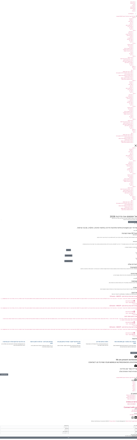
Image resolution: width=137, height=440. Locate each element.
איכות (134, 30)
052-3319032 (134, 411)
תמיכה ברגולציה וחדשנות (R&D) (127, 78)
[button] (1, 220)
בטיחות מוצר (130, 33)
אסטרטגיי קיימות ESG (129, 62)
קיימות (134, 56)
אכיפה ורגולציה (130, 44)
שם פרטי (135, 425)
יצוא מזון (131, 24)
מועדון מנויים (132, 1)
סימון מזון (131, 18)
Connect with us (130, 407)
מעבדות (133, 5)
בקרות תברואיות (130, 35)
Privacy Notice (112, 421)
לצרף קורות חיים (134, 434)
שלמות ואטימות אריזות (129, 74)
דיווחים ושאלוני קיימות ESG (128, 61)
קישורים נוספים (131, 402)
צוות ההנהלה (132, 3)
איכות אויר (131, 47)
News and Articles (131, 396)
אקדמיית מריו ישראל (131, 403)
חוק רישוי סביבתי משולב (128, 51)
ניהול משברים (130, 38)
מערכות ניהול (130, 45)
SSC (134, 69)
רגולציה (133, 17)
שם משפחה (66, 425)
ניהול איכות (131, 31)
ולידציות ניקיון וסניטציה (129, 76)
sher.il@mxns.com (133, 414)
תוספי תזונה (130, 21)
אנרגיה (131, 52)
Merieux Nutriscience (130, 395)
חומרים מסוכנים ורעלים (128, 48)
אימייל (136, 428)
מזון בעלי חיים (130, 26)
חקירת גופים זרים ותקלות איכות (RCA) (126, 75)
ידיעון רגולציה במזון (129, 25)
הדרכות (131, 29)
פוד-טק (131, 22)
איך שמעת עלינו (65, 431)
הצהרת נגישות (128, 421)
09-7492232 (134, 410)
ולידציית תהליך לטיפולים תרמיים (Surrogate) (124, 72)
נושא (136, 431)
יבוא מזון (131, 20)
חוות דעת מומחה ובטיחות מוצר (127, 79)
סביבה (133, 43)
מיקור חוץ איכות (130, 39)
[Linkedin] (135, 417)
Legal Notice (134, 421)
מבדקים (131, 36)
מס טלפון (66, 428)
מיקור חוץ (131, 27)
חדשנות (133, 66)
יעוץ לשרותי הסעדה (129, 34)
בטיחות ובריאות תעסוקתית (128, 49)
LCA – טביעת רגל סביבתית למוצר (126, 58)
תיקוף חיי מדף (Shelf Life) (128, 71)
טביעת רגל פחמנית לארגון (128, 60)
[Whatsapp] (135, 379)
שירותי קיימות (130, 57)
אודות (134, 4)
